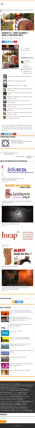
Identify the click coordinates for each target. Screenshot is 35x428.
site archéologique (22, 406)
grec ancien (3, 390)
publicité (20, 399)
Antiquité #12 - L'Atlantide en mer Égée (17, 81)
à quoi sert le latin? (5, 410)
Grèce (7, 390)
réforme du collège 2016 (13, 403)
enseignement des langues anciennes (9, 388)
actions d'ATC (5, 384)
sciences (16, 406)
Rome (32, 401)
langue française (23, 392)
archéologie (15, 384)
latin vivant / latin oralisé (18, 394)
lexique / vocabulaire (5, 396)
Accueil (3, 10)
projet (24, 398)
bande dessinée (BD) (25, 384)
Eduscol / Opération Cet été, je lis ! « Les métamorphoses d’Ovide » (13, 179)
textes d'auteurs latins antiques (7, 409)
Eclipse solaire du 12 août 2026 (10, 224)
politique (13, 398)
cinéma (32, 384)
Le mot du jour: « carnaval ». (16, 331)
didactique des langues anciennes (8, 386)
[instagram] (22, 302)
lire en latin (16, 396)
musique (23, 396)
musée (27, 396)
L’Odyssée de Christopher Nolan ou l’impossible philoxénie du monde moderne (15, 288)
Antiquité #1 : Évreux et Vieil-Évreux (27, 62)
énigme (13, 410)
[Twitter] (19, 302)
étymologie (29, 410)
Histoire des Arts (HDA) (18, 390)
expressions (27, 388)
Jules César (14, 392)
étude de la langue (20, 410)
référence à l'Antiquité (6, 406)
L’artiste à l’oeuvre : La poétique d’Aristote (24, 157)
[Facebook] (16, 302)
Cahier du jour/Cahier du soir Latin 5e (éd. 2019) (10, 153)
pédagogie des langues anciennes (8, 401)
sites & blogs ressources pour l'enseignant (12, 407)
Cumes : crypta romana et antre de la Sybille (20, 370)
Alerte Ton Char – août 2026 (10, 266)
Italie (29, 390)
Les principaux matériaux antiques (18, 357)
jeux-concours (5, 392)
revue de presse (23, 401)
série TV (27, 407)
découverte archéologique (25, 386)
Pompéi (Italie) (19, 398)
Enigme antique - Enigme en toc (9, 387)
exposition (21, 388)
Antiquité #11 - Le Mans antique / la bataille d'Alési (19, 76)
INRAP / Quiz (5, 245)
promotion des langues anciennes (8, 399)
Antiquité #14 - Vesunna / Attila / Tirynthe (17, 85)
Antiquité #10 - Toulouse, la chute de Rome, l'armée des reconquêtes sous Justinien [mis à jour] (28, 69)
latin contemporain (4, 394)
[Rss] (13, 302)
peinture (8, 398)
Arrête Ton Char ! (6, 37)
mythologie (2, 398)
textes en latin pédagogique (22, 409)
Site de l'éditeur (26, 50)
